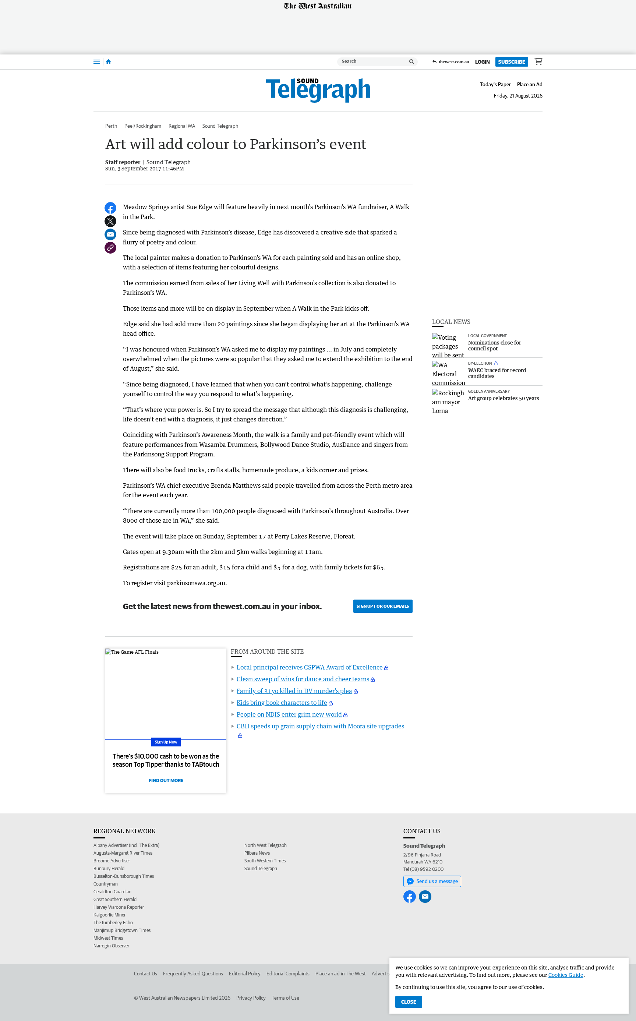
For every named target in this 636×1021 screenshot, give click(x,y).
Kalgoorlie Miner (109, 915)
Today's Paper (495, 84)
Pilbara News (257, 853)
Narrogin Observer (111, 945)
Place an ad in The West (340, 973)
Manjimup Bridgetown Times (122, 930)
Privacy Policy (251, 998)
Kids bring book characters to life (282, 702)
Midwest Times (108, 938)
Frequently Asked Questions (193, 973)
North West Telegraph (265, 845)
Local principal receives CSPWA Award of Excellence (310, 667)
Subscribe (511, 62)
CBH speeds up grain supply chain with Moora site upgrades (320, 726)
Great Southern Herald (115, 899)
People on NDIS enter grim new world (289, 714)
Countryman (105, 884)
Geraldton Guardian (112, 891)
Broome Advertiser (111, 860)
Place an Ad (530, 84)
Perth (111, 126)
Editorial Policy (245, 973)
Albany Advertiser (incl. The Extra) (126, 845)
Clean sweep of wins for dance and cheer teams (303, 679)
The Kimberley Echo (113, 922)
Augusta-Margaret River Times (122, 853)
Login (482, 62)
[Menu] (96, 61)
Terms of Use (285, 998)
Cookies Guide (565, 975)
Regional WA (182, 126)
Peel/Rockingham (142, 126)
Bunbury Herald (108, 868)
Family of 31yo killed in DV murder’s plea (294, 691)
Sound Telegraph (220, 126)
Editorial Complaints (288, 973)
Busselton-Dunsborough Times (123, 876)
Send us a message (437, 881)
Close (408, 1002)
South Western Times (265, 860)
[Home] (108, 61)
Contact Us (145, 973)
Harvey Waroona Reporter (118, 907)
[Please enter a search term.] (412, 62)
